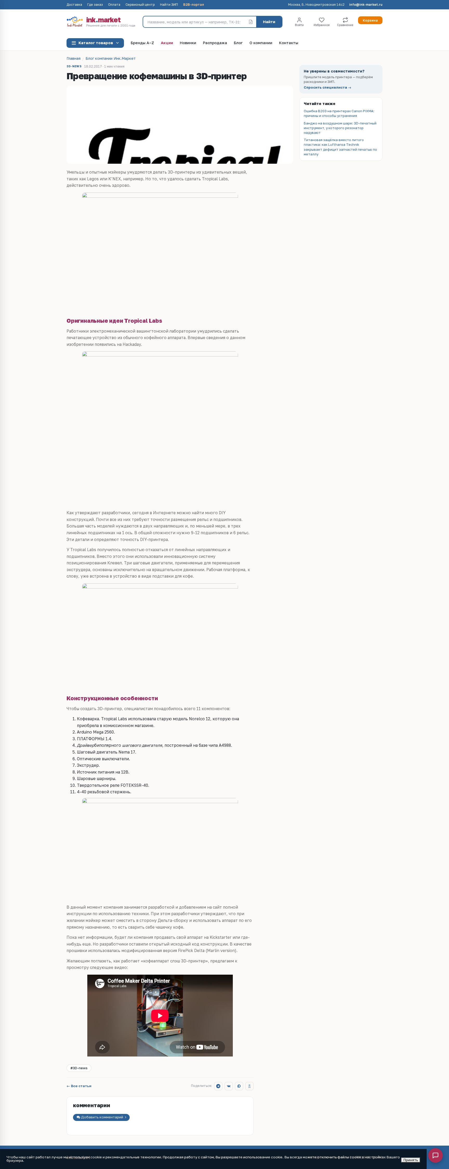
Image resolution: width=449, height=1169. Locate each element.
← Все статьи (79, 1086)
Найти (269, 21)
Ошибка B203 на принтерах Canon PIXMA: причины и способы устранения (339, 113)
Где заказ (95, 4)
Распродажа (215, 43)
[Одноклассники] (249, 1086)
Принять (410, 1160)
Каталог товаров (95, 43)
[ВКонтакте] (228, 1086)
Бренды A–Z (142, 43)
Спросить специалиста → (327, 87)
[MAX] (239, 1086)
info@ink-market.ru (365, 4)
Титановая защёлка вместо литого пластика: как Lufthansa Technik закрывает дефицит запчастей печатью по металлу (340, 147)
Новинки (188, 43)
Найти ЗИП (169, 4)
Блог (238, 43)
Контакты (288, 43)
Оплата (114, 4)
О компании (260, 43)
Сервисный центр (140, 4)
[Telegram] (218, 1086)
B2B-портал (193, 4)
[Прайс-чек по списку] (250, 21)
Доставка (74, 4)
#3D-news (79, 1068)
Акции (167, 43)
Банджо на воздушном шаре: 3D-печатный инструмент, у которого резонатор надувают (340, 128)
